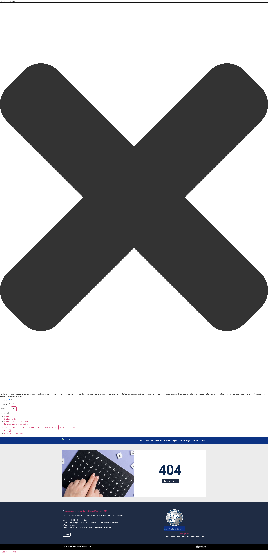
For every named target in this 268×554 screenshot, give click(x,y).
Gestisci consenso (9, 552)
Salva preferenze (50, 427)
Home (141, 441)
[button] (134, 198)
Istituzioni (149, 441)
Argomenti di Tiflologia (181, 441)
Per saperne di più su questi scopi (17, 424)
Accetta (5, 427)
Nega (14, 427)
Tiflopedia (184, 533)
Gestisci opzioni (10, 416)
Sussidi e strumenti (162, 441)
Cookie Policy (9, 431)
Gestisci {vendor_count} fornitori (17, 421)
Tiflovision (196, 441)
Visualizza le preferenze (29, 427)
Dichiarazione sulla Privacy (14, 433)
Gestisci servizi (10, 419)
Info (203, 441)
